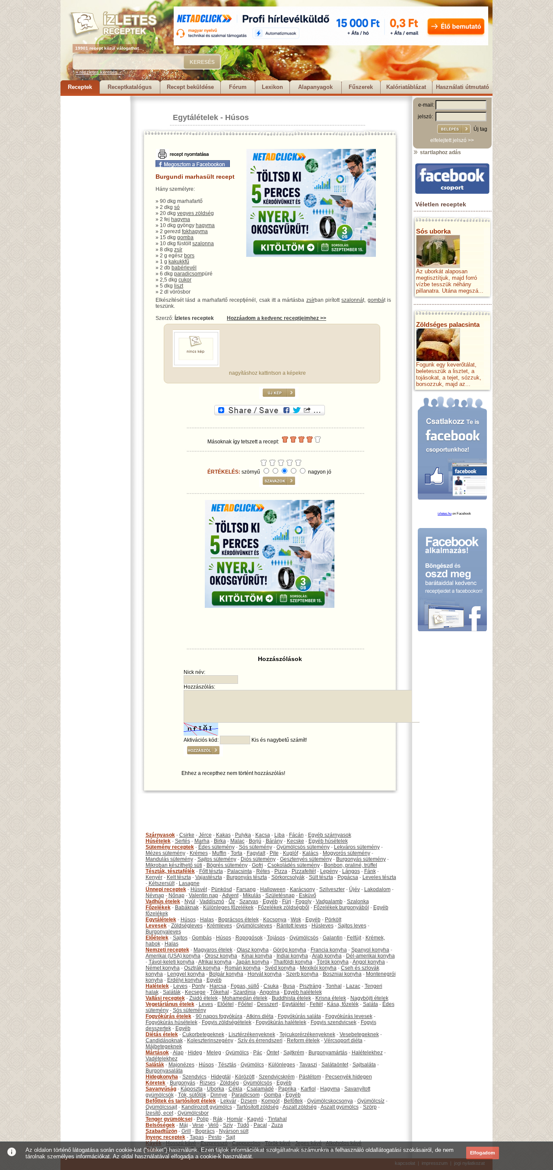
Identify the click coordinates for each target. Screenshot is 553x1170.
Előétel (225, 1004)
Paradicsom (246, 1095)
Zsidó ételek (203, 998)
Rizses (208, 1083)
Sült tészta (321, 877)
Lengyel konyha (186, 974)
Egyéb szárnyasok (329, 835)
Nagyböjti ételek (369, 998)
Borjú (255, 841)
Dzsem (249, 1101)
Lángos (351, 871)
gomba (185, 237)
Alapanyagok (315, 87)
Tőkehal (219, 992)
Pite (274, 853)
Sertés (182, 841)
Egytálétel (293, 1004)
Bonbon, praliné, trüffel (350, 865)
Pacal (260, 1125)
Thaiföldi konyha (292, 962)
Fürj (286, 901)
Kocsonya (274, 920)
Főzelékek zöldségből (283, 907)
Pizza (280, 871)
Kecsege (195, 992)
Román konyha (243, 968)
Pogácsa (347, 877)
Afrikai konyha (215, 962)
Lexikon (272, 87)
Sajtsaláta (364, 1065)
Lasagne (189, 883)
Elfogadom (482, 1152)
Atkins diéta (259, 1016)
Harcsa (218, 986)
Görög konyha (289, 950)
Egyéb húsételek (328, 841)
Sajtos (180, 938)
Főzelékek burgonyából (341, 907)
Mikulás (252, 895)
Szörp (370, 1107)
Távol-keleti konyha (171, 962)
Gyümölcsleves (254, 926)
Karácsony (302, 889)
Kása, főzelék (343, 1004)
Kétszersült (162, 883)
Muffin (219, 853)
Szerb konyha (302, 974)
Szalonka (358, 901)
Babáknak (187, 907)
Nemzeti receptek (167, 950)
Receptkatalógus (130, 87)
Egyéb (270, 901)
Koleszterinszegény (210, 1040)
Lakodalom (377, 889)
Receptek (80, 87)
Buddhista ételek (291, 998)
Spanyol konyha (370, 950)
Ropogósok (249, 938)
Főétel (245, 1004)
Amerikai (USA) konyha (173, 956)
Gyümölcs (237, 1053)
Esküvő (307, 895)
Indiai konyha (292, 956)
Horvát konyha (265, 974)
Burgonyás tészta (246, 877)
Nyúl (189, 901)
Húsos (237, 117)
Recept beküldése (190, 87)
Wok (296, 920)
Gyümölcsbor (193, 1113)
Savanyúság (161, 1089)
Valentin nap (203, 895)
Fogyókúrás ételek (168, 1016)
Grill (186, 1131)
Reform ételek (303, 1040)
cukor (184, 280)
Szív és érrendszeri (260, 1040)
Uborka (215, 1089)
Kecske (295, 841)
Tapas (197, 1137)
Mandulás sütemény (169, 859)
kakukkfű (178, 262)
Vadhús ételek (163, 901)
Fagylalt (256, 853)
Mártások (157, 1053)
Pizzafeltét (304, 871)
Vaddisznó (212, 901)
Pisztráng (310, 986)
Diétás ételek (162, 1034)
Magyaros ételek (213, 950)
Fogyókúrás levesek (348, 1016)
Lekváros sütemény (357, 847)
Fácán (296, 835)
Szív (228, 1125)
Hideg (195, 1053)
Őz (232, 901)
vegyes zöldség (195, 213)
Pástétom (310, 1077)
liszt (178, 286)
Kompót (270, 1101)
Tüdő (243, 1125)
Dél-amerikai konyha (370, 956)
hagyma (180, 219)
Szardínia (244, 992)
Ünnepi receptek (166, 889)
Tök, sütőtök (192, 1095)
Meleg (214, 1053)
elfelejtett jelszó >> (452, 140)
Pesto (215, 1137)
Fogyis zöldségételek (226, 1022)
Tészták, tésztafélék (170, 871)
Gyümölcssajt (161, 1107)
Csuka (271, 986)
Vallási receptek (165, 998)
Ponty (198, 986)
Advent (230, 895)
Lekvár (228, 1101)
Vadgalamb (329, 901)
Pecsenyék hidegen (348, 1077)
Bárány (274, 841)
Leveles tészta (379, 877)
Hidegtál (221, 1077)
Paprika (287, 1089)
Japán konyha (252, 962)
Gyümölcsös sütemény (303, 847)
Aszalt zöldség (300, 1107)
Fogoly (303, 901)
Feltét (316, 1004)
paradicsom (188, 274)
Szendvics (194, 1077)
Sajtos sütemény (216, 859)
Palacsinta (239, 871)
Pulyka (243, 835)
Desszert (267, 1004)
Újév (354, 889)
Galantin (333, 938)
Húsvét (199, 889)
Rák (217, 1119)
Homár (235, 1119)
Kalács (310, 853)
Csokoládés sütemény (293, 865)
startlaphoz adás (440, 152)
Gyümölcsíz (371, 1101)
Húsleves (322, 926)
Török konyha (333, 962)
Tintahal (277, 1119)
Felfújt (354, 938)
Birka (220, 841)
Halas (207, 920)
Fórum (238, 87)
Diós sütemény (258, 859)
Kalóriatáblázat (406, 87)
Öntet (273, 1053)
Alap (178, 1053)
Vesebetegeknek (359, 1034)
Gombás (202, 938)
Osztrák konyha (202, 968)
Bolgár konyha (226, 974)
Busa (289, 986)
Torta (236, 853)
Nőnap (176, 895)
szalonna (203, 243)
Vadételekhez (162, 1059)
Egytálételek (195, 117)
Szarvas (248, 901)
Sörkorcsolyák (288, 877)
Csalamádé (260, 1089)
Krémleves (219, 926)
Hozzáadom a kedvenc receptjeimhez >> (276, 318)
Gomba (272, 1095)
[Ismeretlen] (196, 363)
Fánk (370, 871)
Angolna (270, 992)
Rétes (263, 871)
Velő (213, 1125)
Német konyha (163, 968)
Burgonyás (182, 1083)
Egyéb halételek (303, 992)
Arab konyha (327, 956)
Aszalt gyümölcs (340, 1107)
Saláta (370, 1004)
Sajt (230, 1137)
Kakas (223, 835)
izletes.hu (444, 513)
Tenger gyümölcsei (169, 1119)
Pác (257, 1053)
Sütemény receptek (170, 847)
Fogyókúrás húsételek (171, 1022)
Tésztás (227, 1065)
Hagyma (330, 1089)
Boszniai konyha (342, 974)
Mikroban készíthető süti (174, 865)
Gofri (257, 865)
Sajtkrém (293, 1053)
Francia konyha (329, 950)
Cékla (235, 1089)
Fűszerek (361, 87)
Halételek (157, 986)
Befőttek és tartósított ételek (181, 1101)
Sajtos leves (352, 926)
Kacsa (262, 835)
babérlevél (184, 268)
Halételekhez (367, 1053)
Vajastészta (208, 877)
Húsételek (158, 841)
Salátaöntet (334, 1065)
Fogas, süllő (245, 986)
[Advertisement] (95, 225)
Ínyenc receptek (165, 1137)
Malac (237, 841)
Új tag (480, 129)
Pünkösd (221, 889)
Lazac (353, 986)
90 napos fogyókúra (219, 1016)
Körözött (244, 1077)
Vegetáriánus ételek (170, 1004)
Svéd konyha (280, 968)
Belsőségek (160, 1125)
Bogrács (205, 1131)
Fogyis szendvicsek (333, 1022)
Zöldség (229, 1083)
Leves (180, 986)
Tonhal (334, 986)
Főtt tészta (211, 871)
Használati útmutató (462, 87)
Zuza (277, 1125)
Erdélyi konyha (184, 980)
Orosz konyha (221, 956)
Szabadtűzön (161, 1131)
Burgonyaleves (163, 932)
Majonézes (181, 1065)
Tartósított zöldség (257, 1107)
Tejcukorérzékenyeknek (307, 1034)
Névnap (155, 895)
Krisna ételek (330, 998)
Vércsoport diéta (343, 1040)
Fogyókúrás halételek (281, 1022)
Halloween (273, 889)
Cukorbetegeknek (203, 1034)
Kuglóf (290, 853)
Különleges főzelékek (228, 907)
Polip (203, 1119)
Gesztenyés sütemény (306, 859)
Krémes (199, 853)
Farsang (246, 889)
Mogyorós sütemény (346, 853)
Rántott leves (291, 926)
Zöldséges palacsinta (448, 324)
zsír (178, 250)
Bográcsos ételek (238, 920)
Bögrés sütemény (227, 865)
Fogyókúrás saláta (299, 1016)
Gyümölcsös (303, 938)
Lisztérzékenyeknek (252, 1034)
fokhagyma (195, 231)
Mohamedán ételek (244, 998)
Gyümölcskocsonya (330, 1101)
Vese (198, 1125)
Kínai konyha (257, 956)
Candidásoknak (164, 1040)
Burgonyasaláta (164, 1071)
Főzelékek (158, 907)
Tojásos (276, 938)
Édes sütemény (216, 847)
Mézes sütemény (165, 853)
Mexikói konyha (318, 968)
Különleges (281, 1065)
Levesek (156, 926)
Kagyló (255, 1119)
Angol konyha (369, 962)
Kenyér (154, 877)
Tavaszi (308, 1065)
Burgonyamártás (327, 1053)
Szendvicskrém (277, 1077)
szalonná (352, 300)
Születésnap (280, 895)
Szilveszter (332, 889)
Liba (279, 835)
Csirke (186, 835)
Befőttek (293, 1101)
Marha (202, 841)
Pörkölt (333, 920)
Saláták (172, 992)
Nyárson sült (233, 1131)
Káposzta (192, 1089)
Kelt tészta (179, 877)
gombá (376, 300)
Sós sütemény (255, 847)
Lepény (329, 871)
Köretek (155, 1083)
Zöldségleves (187, 926)
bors (189, 256)
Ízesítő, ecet (159, 1113)
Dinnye (218, 1095)
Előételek (157, 938)
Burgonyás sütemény (361, 859)
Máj (183, 1125)
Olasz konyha (253, 950)
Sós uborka (433, 231)
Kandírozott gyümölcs (206, 1107)
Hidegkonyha (162, 1077)
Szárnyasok (160, 835)
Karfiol (308, 1089)
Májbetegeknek (164, 1047)
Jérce (205, 835)
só (177, 207)
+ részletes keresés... (98, 72)
